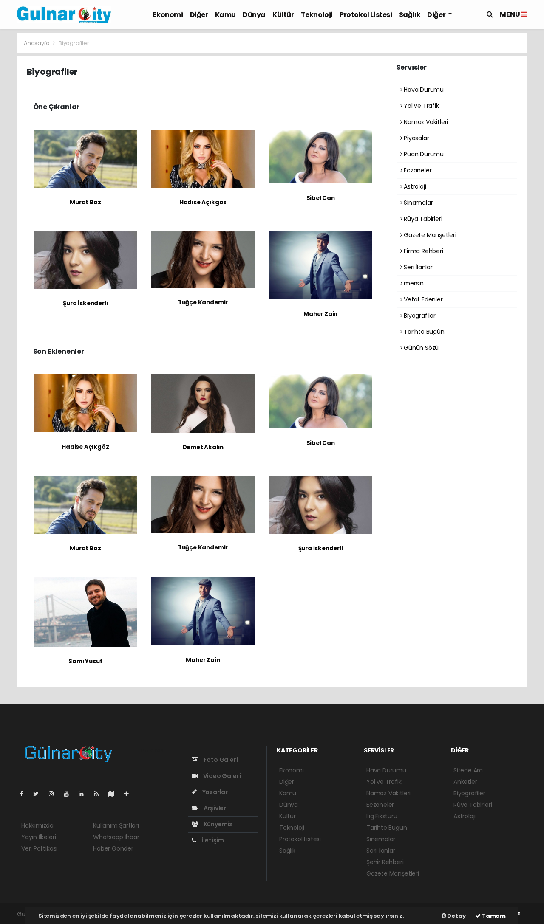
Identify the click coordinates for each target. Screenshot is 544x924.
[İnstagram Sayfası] (55, 793)
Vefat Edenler (422, 299)
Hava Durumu (423, 89)
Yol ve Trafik (420, 105)
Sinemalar (380, 839)
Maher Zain (320, 314)
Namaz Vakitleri (425, 122)
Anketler (465, 782)
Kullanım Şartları (116, 825)
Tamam (493, 916)
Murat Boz (85, 202)
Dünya (254, 15)
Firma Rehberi (422, 251)
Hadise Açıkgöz (203, 202)
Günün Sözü (420, 348)
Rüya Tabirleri (422, 218)
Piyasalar (415, 138)
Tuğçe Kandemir (203, 303)
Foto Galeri (220, 759)
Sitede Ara (468, 770)
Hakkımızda (37, 825)
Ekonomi (168, 15)
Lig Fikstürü (381, 816)
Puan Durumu (423, 154)
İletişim (212, 840)
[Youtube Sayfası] (70, 793)
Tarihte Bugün (423, 331)
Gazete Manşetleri (429, 235)
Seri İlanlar (417, 267)
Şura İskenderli (85, 303)
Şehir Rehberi (385, 862)
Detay (456, 916)
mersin (413, 283)
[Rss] (99, 793)
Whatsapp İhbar (116, 837)
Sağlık (410, 15)
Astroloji (414, 186)
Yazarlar (214, 792)
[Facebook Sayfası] (25, 793)
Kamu (225, 15)
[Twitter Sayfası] (39, 793)
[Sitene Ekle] (130, 793)
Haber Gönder (113, 848)
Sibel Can (320, 198)
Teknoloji (317, 15)
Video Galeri (221, 776)
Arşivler (214, 808)
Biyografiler (419, 315)
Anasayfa (37, 43)
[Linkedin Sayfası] (85, 793)
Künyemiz (217, 824)
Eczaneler (416, 170)
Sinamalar (417, 202)
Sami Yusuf (85, 661)
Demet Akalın (203, 447)
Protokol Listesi (366, 15)
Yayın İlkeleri (38, 837)
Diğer (199, 15)
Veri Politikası (39, 848)
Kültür (283, 15)
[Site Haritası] (114, 793)
